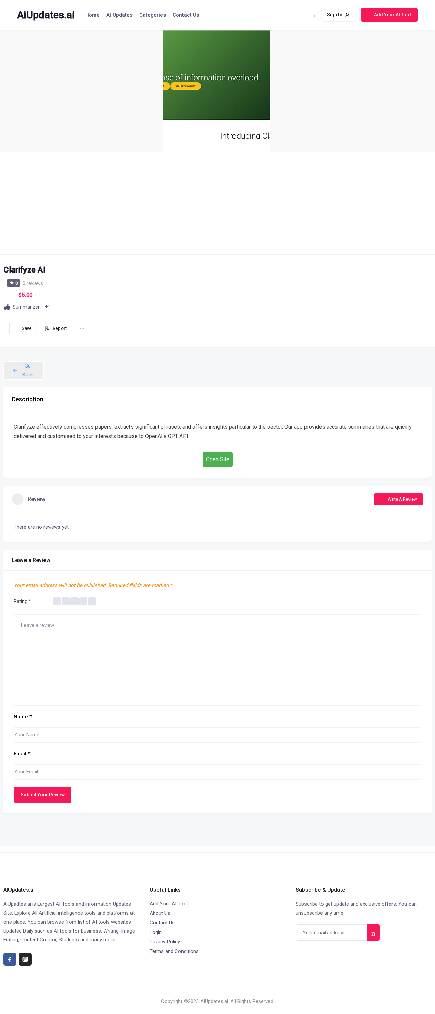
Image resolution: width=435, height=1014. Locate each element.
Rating (22, 601)
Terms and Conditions (174, 951)
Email (22, 754)
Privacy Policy (165, 942)
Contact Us (186, 15)
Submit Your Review (43, 794)
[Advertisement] (217, 203)
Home (92, 15)
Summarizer (26, 307)
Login (156, 932)
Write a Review (402, 499)
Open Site (217, 459)
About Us (160, 913)
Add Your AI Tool (169, 904)
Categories (152, 15)
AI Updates (119, 15)
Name (23, 717)
